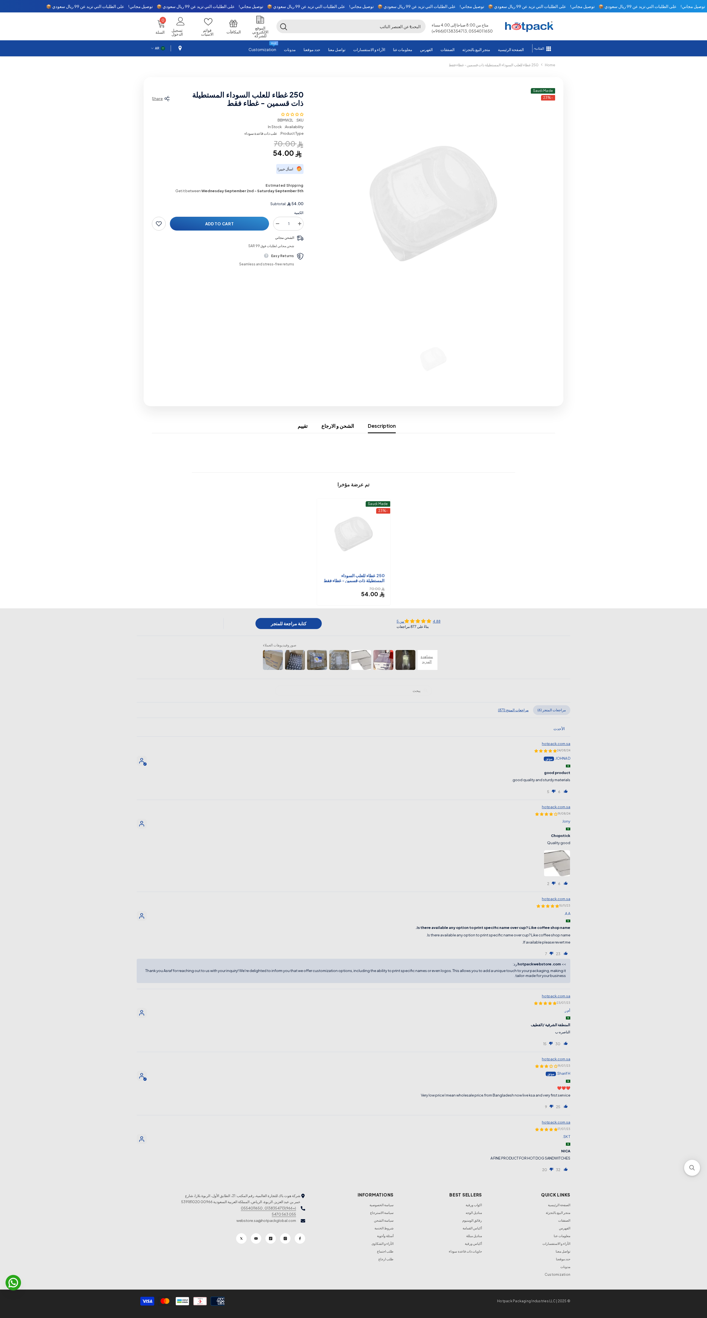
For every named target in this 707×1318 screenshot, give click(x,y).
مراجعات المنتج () (513, 710)
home (550, 65)
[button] (410, 26)
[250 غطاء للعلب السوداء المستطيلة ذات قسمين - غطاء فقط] (353, 535)
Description (382, 425)
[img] (418, 621)
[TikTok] (270, 1238)
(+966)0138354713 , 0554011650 (268, 1208)
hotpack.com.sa (556, 743)
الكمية (299, 212)
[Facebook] (300, 1238)
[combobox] (358, 26)
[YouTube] (256, 1238)
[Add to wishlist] (159, 224)
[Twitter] (241, 1238)
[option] (433, 207)
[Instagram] (285, 1238)
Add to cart (219, 223)
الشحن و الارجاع (337, 425)
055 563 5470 (284, 1214)
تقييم (303, 425)
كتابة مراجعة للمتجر (289, 623)
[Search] (351, 26)
